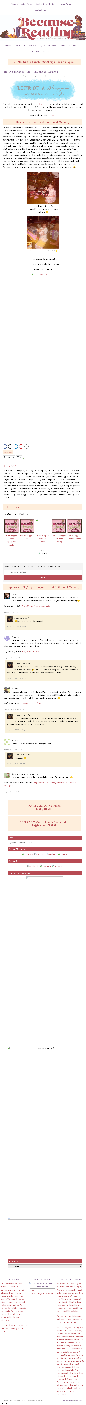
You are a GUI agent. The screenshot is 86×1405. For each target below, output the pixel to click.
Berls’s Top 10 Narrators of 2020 (43, 539)
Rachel (16, 740)
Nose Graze (79, 1400)
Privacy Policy (64, 4)
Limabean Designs (68, 46)
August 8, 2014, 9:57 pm (13, 749)
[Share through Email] (26, 446)
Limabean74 (22, 617)
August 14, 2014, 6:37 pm (16, 626)
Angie (16, 637)
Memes (53, 76)
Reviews (32, 46)
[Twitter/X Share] (10, 446)
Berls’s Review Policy (45, 4)
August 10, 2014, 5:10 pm (13, 658)
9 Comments (64, 76)
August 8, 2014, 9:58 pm (16, 763)
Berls (15, 688)
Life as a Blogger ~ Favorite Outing (59, 539)
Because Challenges (41, 52)
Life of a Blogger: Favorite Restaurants (35, 606)
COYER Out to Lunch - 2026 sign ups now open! (44, 61)
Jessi (15, 594)
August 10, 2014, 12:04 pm (14, 709)
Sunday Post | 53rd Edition (31, 703)
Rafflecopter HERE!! (44, 825)
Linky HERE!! (44, 808)
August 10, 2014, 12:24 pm (17, 730)
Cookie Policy (41, 10)
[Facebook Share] (5, 446)
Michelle (43, 76)
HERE (53, 115)
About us (19, 46)
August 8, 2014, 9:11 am (13, 792)
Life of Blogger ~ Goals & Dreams (75, 537)
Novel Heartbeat (40, 104)
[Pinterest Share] (21, 446)
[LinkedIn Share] (16, 446)
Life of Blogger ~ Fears (27, 537)
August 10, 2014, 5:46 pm (16, 678)
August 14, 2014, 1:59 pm (13, 612)
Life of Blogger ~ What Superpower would (11, 540)
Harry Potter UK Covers (31, 652)
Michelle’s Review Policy (21, 4)
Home (8, 46)
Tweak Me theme (67, 1400)
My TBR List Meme (48, 46)
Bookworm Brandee (25, 774)
